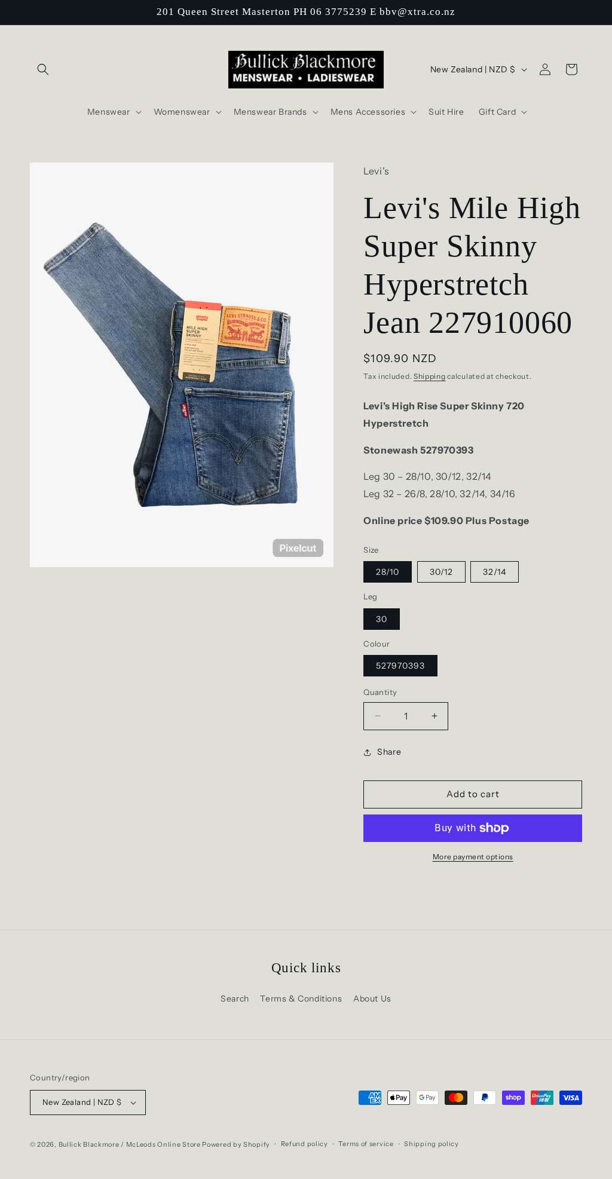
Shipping (430, 376)
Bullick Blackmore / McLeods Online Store (130, 1144)
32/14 (494, 571)
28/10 (387, 571)
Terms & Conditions (301, 998)
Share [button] (389, 751)
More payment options (473, 856)
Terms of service (365, 1144)
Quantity (380, 692)
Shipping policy (431, 1144)
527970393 (400, 665)
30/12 (441, 571)
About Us (372, 998)
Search (235, 998)
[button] (43, 69)
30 (381, 619)
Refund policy (304, 1144)
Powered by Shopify (236, 1144)
